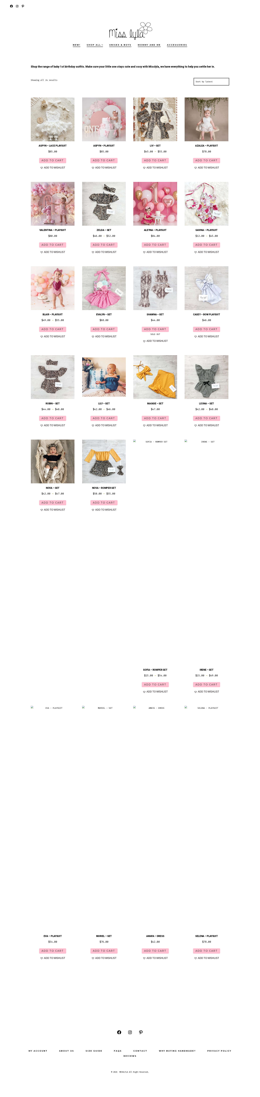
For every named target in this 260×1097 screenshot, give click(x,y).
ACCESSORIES (177, 45)
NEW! (76, 45)
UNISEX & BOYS (120, 45)
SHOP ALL (94, 45)
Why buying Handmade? (177, 1051)
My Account (38, 1051)
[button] (52, 168)
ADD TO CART (53, 160)
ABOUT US (66, 1051)
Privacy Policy (219, 1051)
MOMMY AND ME (149, 45)
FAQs (118, 1051)
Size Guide (94, 1051)
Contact (140, 1051)
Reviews (130, 1056)
